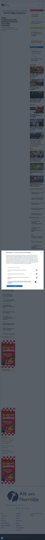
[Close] (41, 253)
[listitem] (22, 267)
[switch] (36, 270)
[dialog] (22, 270)
